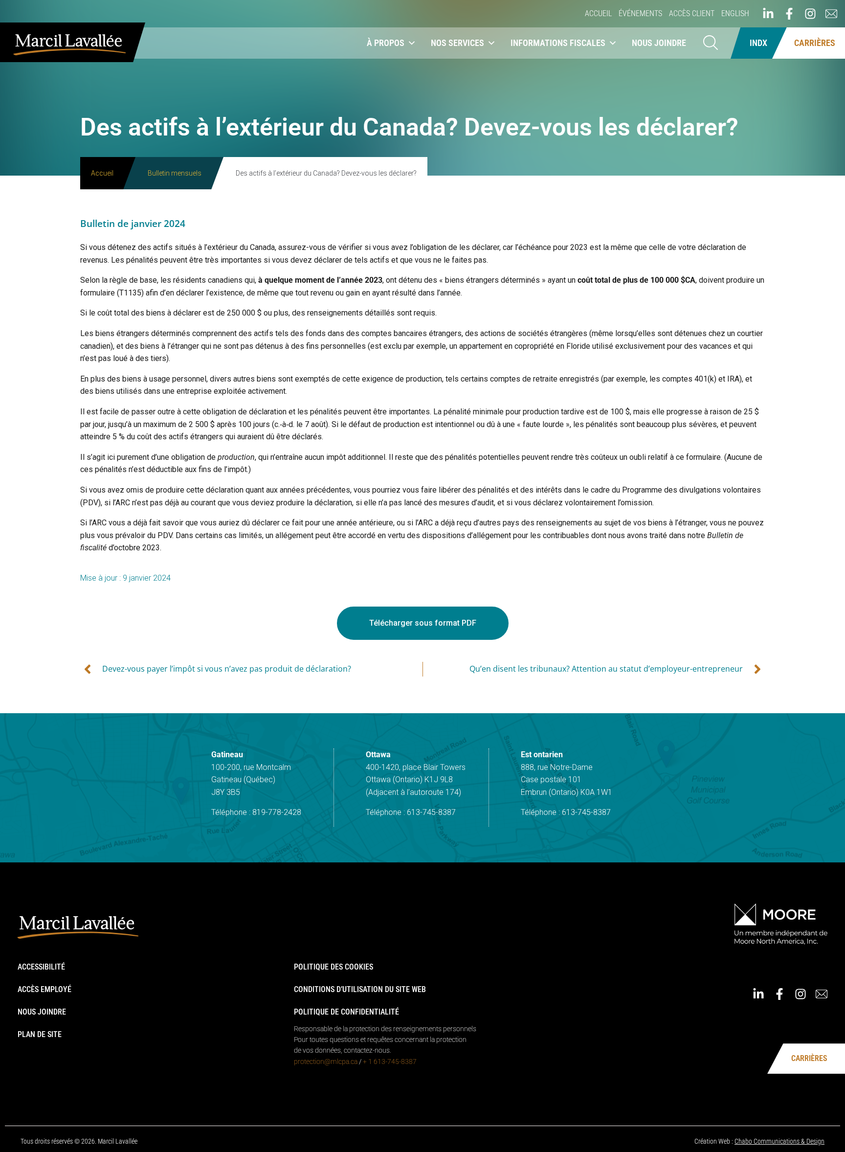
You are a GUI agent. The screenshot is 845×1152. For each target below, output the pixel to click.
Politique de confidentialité (346, 1011)
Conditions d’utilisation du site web (360, 989)
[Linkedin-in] (768, 14)
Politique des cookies (333, 966)
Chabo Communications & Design (779, 1141)
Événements (640, 13)
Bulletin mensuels (174, 173)
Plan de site (40, 1034)
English (735, 13)
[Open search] (710, 43)
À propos (385, 43)
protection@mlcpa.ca (325, 1061)
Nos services (457, 43)
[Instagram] (810, 14)
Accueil (598, 13)
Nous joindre (659, 43)
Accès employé (44, 989)
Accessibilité (41, 966)
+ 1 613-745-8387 (390, 1061)
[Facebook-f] (789, 14)
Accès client (691, 13)
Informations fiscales (558, 43)
